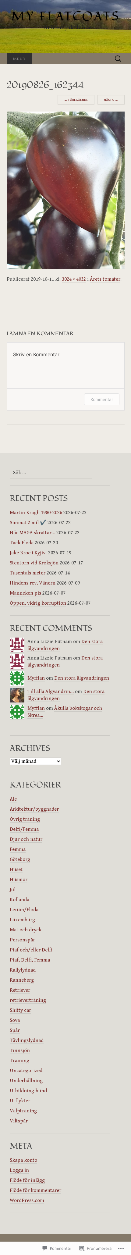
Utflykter (20, 1101)
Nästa (111, 100)
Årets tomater (105, 279)
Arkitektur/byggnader (34, 809)
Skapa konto (23, 1160)
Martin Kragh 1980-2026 (36, 513)
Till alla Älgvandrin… (50, 691)
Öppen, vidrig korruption (38, 603)
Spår (15, 1030)
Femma (18, 849)
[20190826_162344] (66, 190)
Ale (13, 799)
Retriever (20, 990)
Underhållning (26, 1081)
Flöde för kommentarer (35, 1190)
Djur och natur (26, 839)
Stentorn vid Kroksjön (34, 563)
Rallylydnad (23, 970)
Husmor (18, 879)
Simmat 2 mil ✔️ (28, 523)
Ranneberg (22, 980)
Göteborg (20, 859)
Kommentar (101, 399)
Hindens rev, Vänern (32, 583)
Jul (13, 890)
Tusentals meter (27, 573)
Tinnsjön (20, 1050)
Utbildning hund (28, 1091)
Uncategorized (26, 1071)
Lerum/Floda (24, 910)
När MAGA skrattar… (32, 533)
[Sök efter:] (118, 59)
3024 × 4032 (74, 279)
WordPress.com (27, 1200)
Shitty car (20, 1010)
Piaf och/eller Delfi (31, 950)
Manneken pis (25, 593)
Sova (15, 1020)
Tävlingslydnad (27, 1040)
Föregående (76, 100)
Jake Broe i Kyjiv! (28, 553)
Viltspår (19, 1121)
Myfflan (36, 678)
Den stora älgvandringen (81, 678)
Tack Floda (22, 543)
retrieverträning (28, 1000)
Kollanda (19, 900)
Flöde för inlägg (27, 1180)
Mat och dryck (25, 930)
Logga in (19, 1170)
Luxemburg (22, 920)
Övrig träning (25, 819)
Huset (16, 869)
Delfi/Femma (24, 829)
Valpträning (23, 1111)
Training (19, 1061)
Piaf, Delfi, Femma (30, 960)
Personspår (22, 940)
